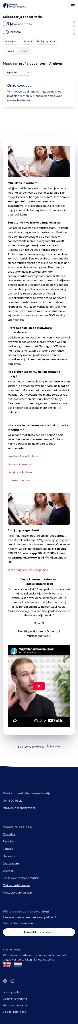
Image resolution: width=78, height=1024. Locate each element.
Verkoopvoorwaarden (17, 892)
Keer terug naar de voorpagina (28, 570)
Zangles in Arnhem (20, 472)
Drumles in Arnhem (20, 480)
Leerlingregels (11, 992)
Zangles (8, 849)
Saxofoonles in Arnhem (23, 456)
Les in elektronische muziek (21, 878)
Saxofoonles (11, 863)
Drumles (8, 871)
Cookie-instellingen (14, 1011)
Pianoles (8, 841)
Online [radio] (23, 51)
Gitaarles (9, 834)
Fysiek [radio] (10, 51)
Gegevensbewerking (15, 998)
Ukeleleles (9, 856)
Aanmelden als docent (39, 932)
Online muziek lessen (16, 885)
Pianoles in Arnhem (20, 464)
